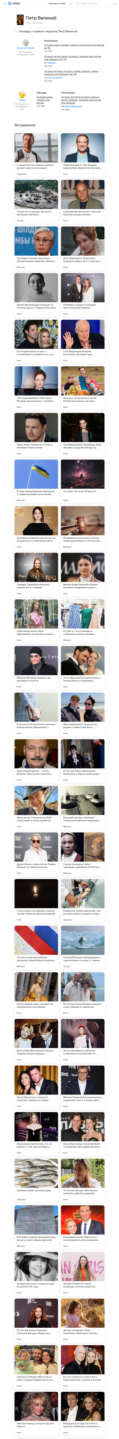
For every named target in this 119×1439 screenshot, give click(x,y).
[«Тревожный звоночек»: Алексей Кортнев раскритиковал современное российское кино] (82, 202)
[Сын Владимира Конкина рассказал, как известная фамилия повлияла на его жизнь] (82, 341)
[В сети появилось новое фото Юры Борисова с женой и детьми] (82, 1367)
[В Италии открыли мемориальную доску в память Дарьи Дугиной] (36, 1227)
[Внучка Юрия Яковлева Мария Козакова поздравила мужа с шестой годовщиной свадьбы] (82, 574)
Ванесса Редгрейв (71, 106)
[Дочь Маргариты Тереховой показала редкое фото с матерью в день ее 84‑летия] (82, 248)
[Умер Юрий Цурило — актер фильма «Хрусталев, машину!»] (36, 761)
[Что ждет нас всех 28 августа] (82, 481)
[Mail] (10, 3)
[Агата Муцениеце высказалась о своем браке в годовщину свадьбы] (82, 668)
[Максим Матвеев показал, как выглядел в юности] (36, 668)
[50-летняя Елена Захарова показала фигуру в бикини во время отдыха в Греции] (36, 1320)
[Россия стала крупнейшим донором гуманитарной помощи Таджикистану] (36, 947)
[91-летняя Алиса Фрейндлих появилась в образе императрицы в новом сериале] (82, 761)
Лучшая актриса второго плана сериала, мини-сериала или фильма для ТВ (71, 73)
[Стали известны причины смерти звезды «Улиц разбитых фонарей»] (36, 901)
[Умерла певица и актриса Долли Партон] (36, 1414)
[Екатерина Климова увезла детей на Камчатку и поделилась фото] (36, 528)
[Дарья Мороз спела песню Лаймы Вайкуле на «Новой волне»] (36, 854)
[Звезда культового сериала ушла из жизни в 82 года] (36, 1274)
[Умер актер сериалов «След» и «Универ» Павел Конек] (36, 435)
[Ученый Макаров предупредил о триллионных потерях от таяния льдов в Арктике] (82, 947)
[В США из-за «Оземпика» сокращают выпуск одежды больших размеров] (82, 621)
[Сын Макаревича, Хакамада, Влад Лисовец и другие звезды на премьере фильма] (82, 435)
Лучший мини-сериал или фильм (45, 100)
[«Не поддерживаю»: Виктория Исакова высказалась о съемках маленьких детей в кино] (36, 388)
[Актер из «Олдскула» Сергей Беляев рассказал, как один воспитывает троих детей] (82, 388)
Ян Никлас (50, 62)
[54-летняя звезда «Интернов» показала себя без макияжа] (82, 1180)
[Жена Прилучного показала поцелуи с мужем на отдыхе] (36, 1087)
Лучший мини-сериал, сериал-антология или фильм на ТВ (74, 46)
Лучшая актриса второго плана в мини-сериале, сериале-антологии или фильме (81, 100)
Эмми (22, 99)
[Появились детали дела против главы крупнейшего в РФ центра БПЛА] (82, 528)
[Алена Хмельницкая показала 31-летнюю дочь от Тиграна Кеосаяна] (36, 295)
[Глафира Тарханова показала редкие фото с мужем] (36, 574)
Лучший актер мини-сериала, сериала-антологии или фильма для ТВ (72, 58)
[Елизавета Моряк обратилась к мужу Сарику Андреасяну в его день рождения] (36, 1367)
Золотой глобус (26, 47)
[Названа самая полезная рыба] (36, 1180)
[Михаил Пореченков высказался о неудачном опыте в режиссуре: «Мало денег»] (82, 1087)
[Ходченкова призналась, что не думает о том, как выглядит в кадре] (36, 1134)
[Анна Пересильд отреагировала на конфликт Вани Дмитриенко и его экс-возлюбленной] (82, 1134)
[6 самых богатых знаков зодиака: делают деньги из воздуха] (36, 155)
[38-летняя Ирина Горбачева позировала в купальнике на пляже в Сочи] (82, 1041)
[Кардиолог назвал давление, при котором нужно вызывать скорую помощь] (82, 901)
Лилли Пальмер (53, 77)
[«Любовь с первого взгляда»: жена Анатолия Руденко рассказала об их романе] (82, 295)
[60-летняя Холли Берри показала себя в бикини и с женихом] (82, 994)
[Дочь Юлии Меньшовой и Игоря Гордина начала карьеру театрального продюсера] (36, 1041)
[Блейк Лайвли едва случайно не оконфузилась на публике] (36, 994)
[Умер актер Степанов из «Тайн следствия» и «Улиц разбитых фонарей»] (36, 808)
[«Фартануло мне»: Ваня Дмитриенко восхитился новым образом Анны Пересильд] (36, 621)
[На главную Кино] (16, 3)
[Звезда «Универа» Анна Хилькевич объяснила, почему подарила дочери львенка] (82, 1320)
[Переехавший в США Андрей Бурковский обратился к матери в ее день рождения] (82, 155)
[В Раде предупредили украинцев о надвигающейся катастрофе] (36, 481)
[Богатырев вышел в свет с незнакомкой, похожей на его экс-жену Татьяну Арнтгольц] (36, 341)
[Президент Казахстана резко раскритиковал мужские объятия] (36, 248)
